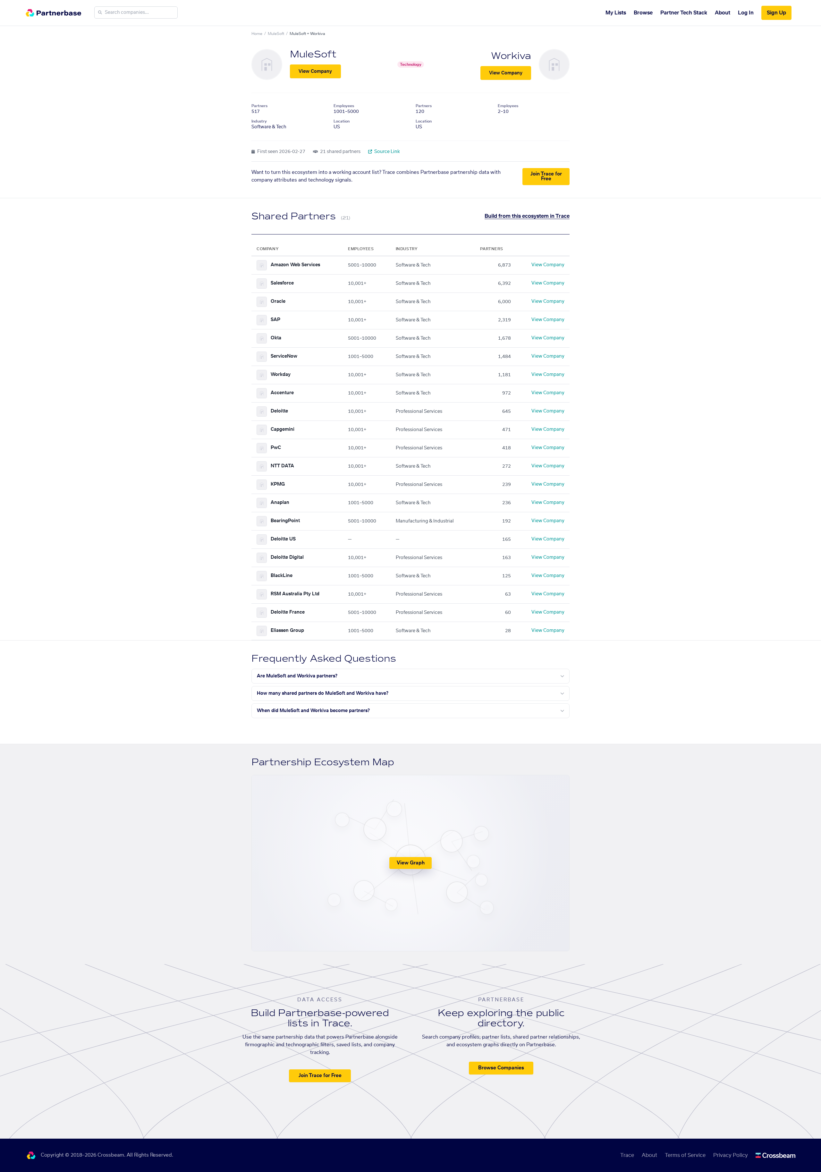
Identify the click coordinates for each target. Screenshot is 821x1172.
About (722, 12)
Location (342, 121)
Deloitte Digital (287, 557)
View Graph (411, 863)
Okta (276, 338)
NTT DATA (282, 466)
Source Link (386, 151)
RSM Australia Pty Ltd (295, 594)
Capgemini (282, 429)
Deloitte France (288, 612)
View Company (315, 71)
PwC (276, 448)
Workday (281, 374)
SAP (275, 320)
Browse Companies (501, 1068)
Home (256, 34)
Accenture (282, 393)
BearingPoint (285, 521)
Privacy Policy (730, 1155)
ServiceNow (284, 356)
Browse (643, 12)
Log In (746, 12)
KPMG (278, 484)
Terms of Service (685, 1155)
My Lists (615, 12)
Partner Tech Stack (683, 12)
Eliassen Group (287, 630)
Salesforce (282, 283)
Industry (259, 121)
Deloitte (279, 411)
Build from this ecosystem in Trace (527, 216)
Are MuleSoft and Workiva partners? (297, 676)
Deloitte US (283, 539)
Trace (627, 1155)
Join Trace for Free (546, 176)
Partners (259, 106)
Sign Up (776, 12)
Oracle (278, 301)
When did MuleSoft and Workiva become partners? (313, 711)
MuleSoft (276, 34)
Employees (344, 106)
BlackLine (281, 575)
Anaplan (280, 502)
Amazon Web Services (295, 265)
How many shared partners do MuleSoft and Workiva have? (322, 693)
